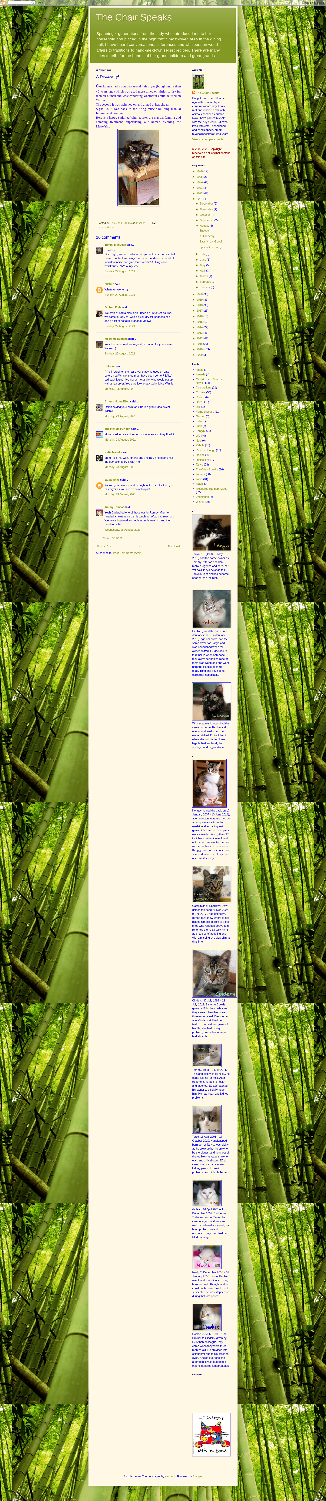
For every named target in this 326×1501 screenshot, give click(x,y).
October (205, 214)
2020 (200, 294)
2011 (200, 343)
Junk (199, 426)
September (207, 220)
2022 (200, 193)
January (205, 287)
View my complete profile (207, 139)
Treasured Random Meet (211, 488)
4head (199, 369)
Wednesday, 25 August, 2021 (122, 529)
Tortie (199, 479)
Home (139, 546)
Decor (199, 402)
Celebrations (203, 387)
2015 (200, 321)
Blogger (197, 1476)
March (204, 276)
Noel (198, 440)
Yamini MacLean (115, 244)
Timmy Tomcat (114, 507)
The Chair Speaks (134, 17)
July (203, 254)
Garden (200, 416)
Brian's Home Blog (117, 401)
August (204, 225)
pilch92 (109, 284)
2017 (200, 310)
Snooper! (205, 230)
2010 (200, 349)
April (203, 270)
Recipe (200, 454)
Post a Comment (111, 538)
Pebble (200, 445)
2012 (200, 338)
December (207, 203)
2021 (200, 198)
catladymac (112, 479)
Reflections (203, 459)
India (199, 421)
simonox (170, 1476)
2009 (200, 354)
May (203, 265)
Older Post (173, 546)
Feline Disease (205, 411)
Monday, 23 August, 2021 (120, 388)
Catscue (110, 366)
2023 (200, 187)
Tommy (200, 474)
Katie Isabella (113, 452)
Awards (200, 374)
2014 (200, 327)
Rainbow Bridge (205, 450)
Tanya (199, 464)
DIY (198, 406)
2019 (200, 299)
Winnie (111, 227)
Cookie (200, 397)
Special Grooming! (210, 247)
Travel (199, 483)
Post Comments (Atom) (127, 552)
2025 (200, 176)
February (206, 281)
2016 (200, 316)
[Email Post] (154, 223)
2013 (200, 332)
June (203, 259)
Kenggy (200, 430)
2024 (200, 182)
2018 (200, 305)
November (207, 209)
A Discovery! (207, 236)
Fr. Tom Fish (113, 307)
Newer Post (104, 546)
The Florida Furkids (117, 428)
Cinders (200, 392)
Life (198, 435)
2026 (200, 171)
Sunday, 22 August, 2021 (120, 271)
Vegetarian (202, 496)
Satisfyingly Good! (210, 241)
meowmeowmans (116, 338)
